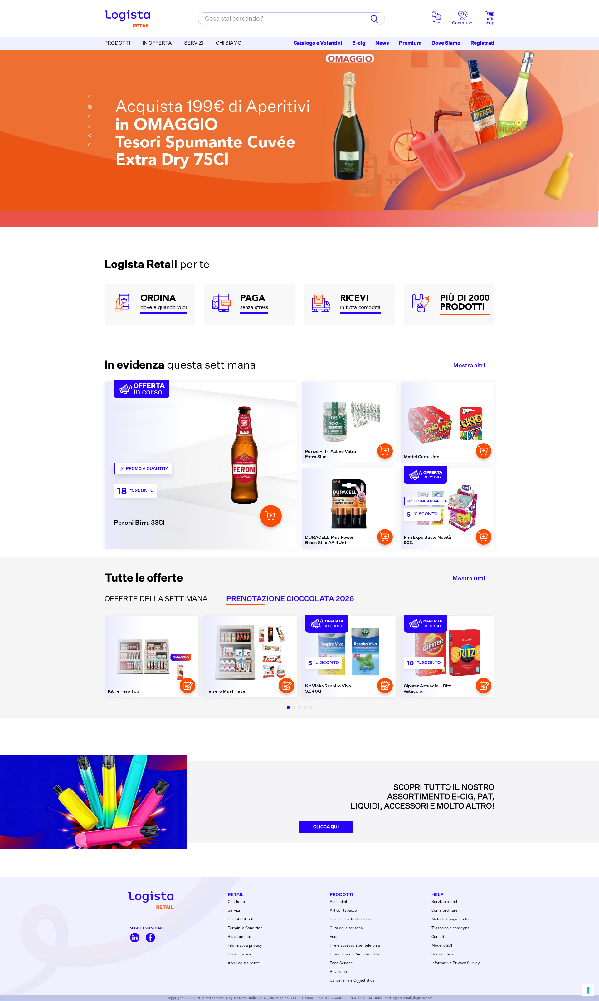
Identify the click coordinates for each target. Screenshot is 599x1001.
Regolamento (239, 937)
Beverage (338, 972)
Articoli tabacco (343, 911)
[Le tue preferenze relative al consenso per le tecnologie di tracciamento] (588, 990)
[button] (89, 96)
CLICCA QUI (326, 827)
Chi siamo (236, 902)
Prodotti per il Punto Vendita (354, 954)
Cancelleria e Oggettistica (352, 981)
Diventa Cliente (241, 919)
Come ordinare (444, 911)
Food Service (341, 963)
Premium (410, 43)
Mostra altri (469, 366)
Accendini (338, 902)
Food (334, 937)
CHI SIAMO (228, 43)
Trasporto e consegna (450, 928)
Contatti (438, 937)
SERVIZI (193, 43)
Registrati (482, 43)
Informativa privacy (245, 946)
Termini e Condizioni (245, 928)
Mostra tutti (469, 579)
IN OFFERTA (157, 43)
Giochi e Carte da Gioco (350, 919)
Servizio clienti (444, 902)
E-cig (358, 43)
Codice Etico (442, 954)
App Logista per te (244, 963)
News (382, 43)
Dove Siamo (445, 43)
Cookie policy (239, 954)
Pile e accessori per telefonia (355, 946)
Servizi (234, 911)
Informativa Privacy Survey (455, 963)
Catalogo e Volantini (318, 43)
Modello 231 (441, 946)
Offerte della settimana (156, 599)
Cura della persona (346, 928)
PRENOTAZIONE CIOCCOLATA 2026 (290, 599)
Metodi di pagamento (450, 919)
